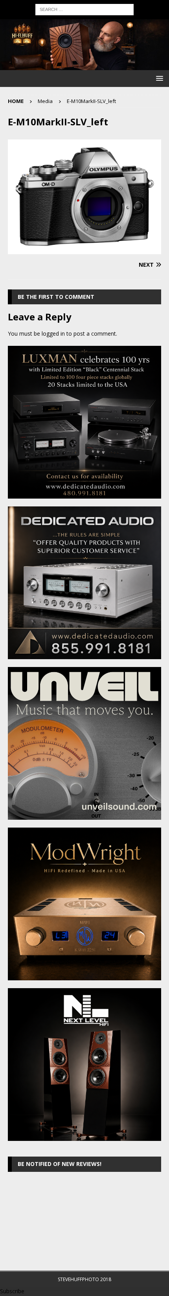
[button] (158, 78)
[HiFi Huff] (84, 65)
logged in (53, 333)
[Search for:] (84, 9)
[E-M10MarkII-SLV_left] (84, 249)
